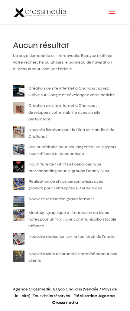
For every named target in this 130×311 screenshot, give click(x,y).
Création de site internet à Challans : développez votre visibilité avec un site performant (64, 112)
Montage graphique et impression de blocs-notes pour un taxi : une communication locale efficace (72, 219)
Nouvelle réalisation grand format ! (61, 199)
